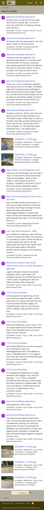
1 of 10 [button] (15, 493)
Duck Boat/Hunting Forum (16, 33)
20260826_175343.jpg (25, 139)
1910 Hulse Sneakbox (16, 292)
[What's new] (36, 2)
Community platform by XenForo (21, 508)
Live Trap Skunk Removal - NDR (21, 231)
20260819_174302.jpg (25, 446)
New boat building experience (20, 16)
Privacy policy (20, 503)
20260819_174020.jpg (25, 477)
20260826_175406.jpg (25, 154)
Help (28, 503)
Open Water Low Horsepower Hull (22, 169)
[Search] (41, 2)
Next (23, 493)
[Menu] (3, 2)
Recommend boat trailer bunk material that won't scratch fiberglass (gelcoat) (24, 265)
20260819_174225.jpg (25, 461)
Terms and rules (7, 503)
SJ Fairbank (10, 30)
